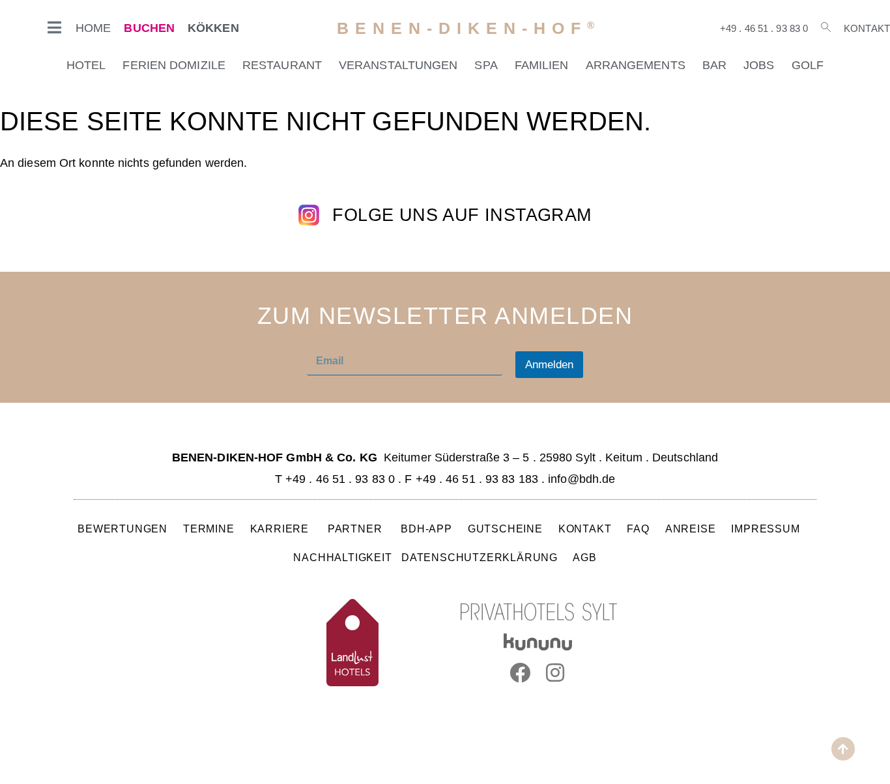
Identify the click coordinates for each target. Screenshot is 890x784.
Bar (714, 65)
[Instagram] (555, 672)
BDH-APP (426, 528)
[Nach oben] (843, 749)
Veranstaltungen (398, 65)
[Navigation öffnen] (55, 27)
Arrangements (635, 65)
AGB (584, 557)
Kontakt (867, 28)
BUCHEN (149, 28)
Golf (808, 65)
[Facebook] (520, 672)
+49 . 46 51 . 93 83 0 (764, 28)
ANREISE (690, 528)
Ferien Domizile (173, 65)
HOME (93, 28)
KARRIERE (281, 528)
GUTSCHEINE (505, 528)
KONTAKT (585, 528)
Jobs (758, 65)
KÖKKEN (213, 28)
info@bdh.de (581, 479)
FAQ (638, 528)
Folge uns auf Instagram (461, 215)
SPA (485, 65)
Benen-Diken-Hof (469, 28)
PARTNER (356, 528)
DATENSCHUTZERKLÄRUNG (479, 557)
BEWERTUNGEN (122, 528)
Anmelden (549, 364)
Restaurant (282, 65)
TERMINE (209, 528)
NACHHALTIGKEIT (342, 557)
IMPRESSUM (765, 528)
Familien (542, 65)
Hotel (86, 65)
